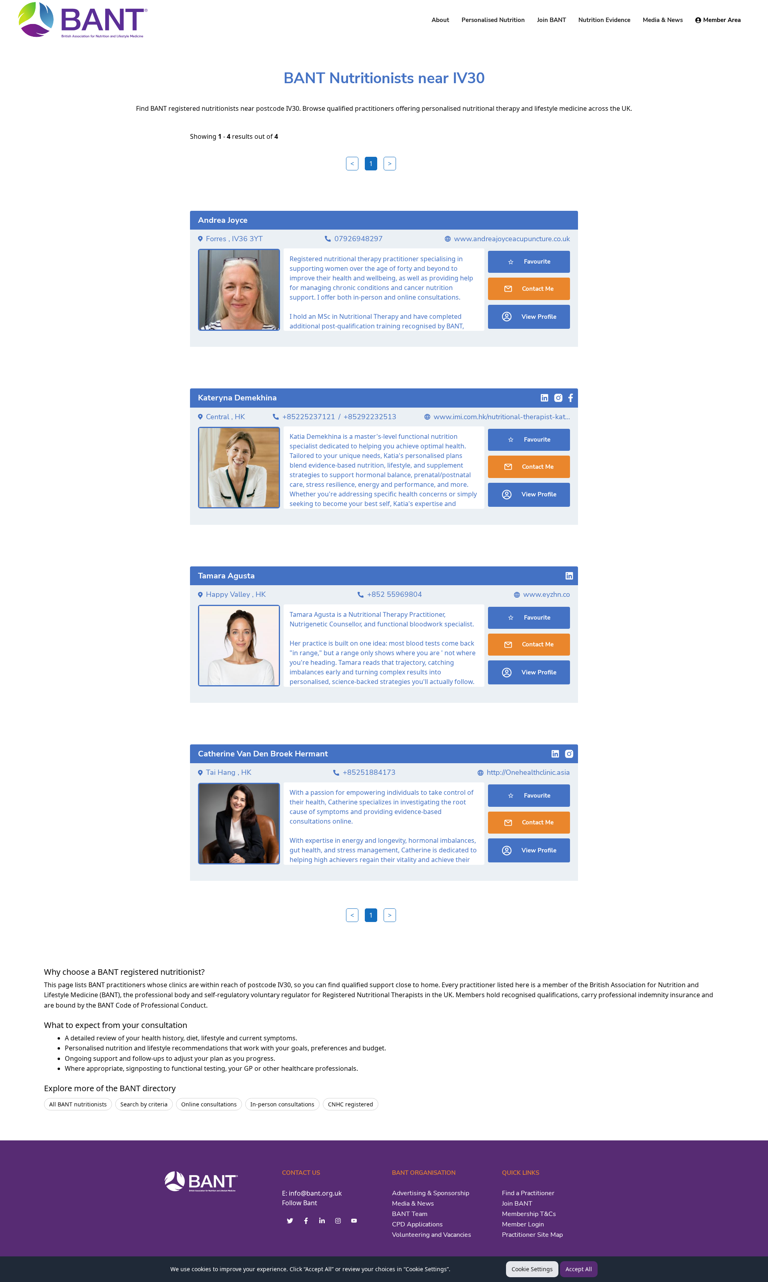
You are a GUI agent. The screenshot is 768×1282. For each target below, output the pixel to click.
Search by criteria (144, 1104)
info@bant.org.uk (315, 1193)
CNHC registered (350, 1104)
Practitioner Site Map (532, 1234)
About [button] (440, 20)
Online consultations (209, 1104)
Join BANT (517, 1203)
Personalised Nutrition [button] (493, 20)
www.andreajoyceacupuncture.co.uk (512, 239)
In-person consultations (282, 1104)
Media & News (413, 1203)
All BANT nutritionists (78, 1104)
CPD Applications (417, 1224)
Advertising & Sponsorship (430, 1193)
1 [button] (371, 163)
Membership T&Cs (529, 1214)
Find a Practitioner (528, 1193)
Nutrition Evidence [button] (604, 20)
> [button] (390, 163)
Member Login (523, 1224)
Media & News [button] (663, 20)
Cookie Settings (532, 1269)
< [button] (352, 163)
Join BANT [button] (551, 20)
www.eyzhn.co (546, 594)
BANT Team (410, 1214)
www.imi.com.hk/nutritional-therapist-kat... (502, 417)
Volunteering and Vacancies (431, 1234)
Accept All (579, 1269)
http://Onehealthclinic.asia (528, 772)
